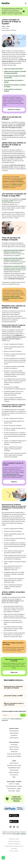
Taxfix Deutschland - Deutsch (14, 786)
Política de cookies (14, 839)
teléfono (23, 834)
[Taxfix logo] (6, 3)
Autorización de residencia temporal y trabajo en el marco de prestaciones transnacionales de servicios (15, 268)
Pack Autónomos (14, 731)
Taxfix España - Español (14, 781)
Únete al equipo (14, 770)
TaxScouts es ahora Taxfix (14, 765)
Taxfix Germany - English (14, 788)
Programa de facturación (14, 754)
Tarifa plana (14, 744)
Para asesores (14, 774)
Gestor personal (14, 749)
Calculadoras (18, 718)
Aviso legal (14, 848)
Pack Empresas (14, 733)
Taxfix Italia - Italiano (14, 791)
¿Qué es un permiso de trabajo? (13, 69)
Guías (8, 26)
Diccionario (5, 720)
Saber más (14, 672)
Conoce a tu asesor (14, 109)
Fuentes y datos (14, 851)
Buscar (23, 715)
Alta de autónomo (14, 747)
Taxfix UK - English (14, 784)
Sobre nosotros (14, 763)
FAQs (14, 777)
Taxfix (3, 26)
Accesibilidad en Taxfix (14, 767)
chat (14, 834)
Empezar (14, 482)
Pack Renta (14, 735)
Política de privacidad (14, 841)
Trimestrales (14, 751)
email (17, 834)
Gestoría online (14, 728)
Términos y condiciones (14, 843)
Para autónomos (14, 742)
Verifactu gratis (14, 737)
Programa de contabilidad (14, 756)
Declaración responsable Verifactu (14, 846)
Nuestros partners (14, 772)
